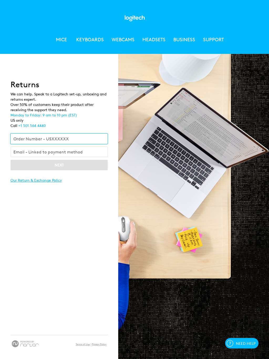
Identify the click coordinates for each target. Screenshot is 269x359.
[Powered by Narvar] (25, 343)
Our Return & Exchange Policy (36, 180)
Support (213, 40)
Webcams (123, 40)
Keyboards (90, 40)
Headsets (153, 40)
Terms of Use (83, 344)
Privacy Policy (99, 344)
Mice (62, 40)
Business (184, 40)
